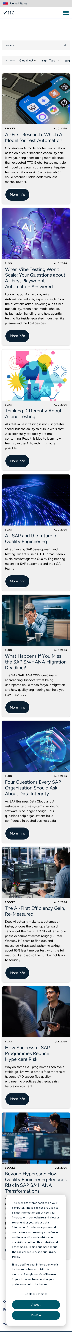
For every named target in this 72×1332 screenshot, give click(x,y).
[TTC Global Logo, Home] (8, 12)
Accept (36, 1304)
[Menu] (66, 13)
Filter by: (10, 60)
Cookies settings (36, 1294)
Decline (36, 1315)
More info (17, 194)
